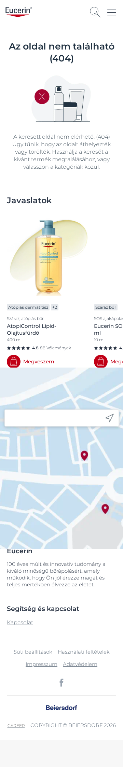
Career (16, 725)
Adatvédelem (80, 664)
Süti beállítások (33, 652)
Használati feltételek (84, 652)
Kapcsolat (20, 622)
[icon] (109, 418)
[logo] (18, 12)
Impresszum (41, 664)
